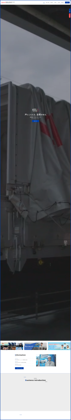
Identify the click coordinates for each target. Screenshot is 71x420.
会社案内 (59, 2)
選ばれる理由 (47, 2)
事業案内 (51, 2)
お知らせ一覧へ (19, 368)
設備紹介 (55, 2)
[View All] (46, 360)
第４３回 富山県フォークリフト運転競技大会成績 (21, 359)
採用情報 (62, 2)
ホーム (44, 2)
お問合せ (67, 2)
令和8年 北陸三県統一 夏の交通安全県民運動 (20, 362)
